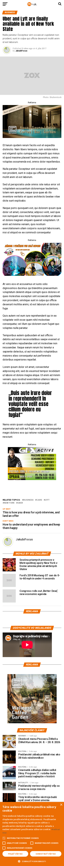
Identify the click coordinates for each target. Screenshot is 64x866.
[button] (32, 861)
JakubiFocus (21, 51)
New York (9, 503)
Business (28, 500)
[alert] (32, 834)
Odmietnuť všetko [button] (46, 854)
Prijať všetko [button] (15, 854)
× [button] (61, 805)
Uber (20, 503)
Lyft (47, 500)
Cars (39, 500)
